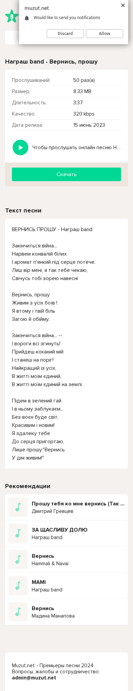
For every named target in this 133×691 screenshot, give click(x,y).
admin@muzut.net (34, 678)
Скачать (67, 174)
